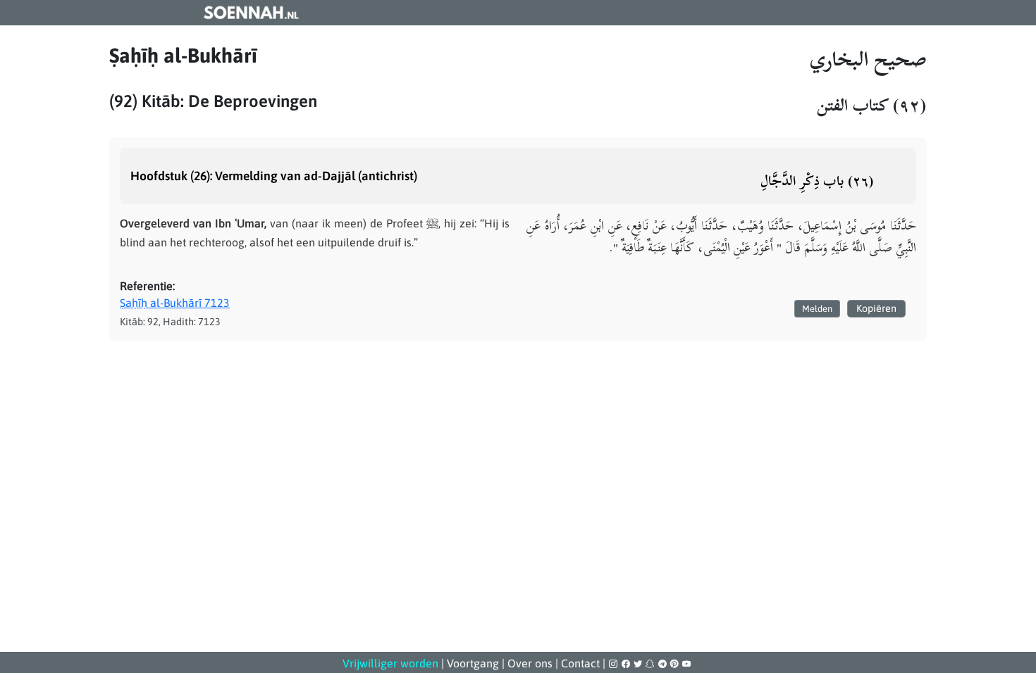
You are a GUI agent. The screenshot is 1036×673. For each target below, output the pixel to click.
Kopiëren (876, 308)
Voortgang (473, 663)
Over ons (530, 663)
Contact (580, 663)
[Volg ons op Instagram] (614, 664)
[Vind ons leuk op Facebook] (627, 664)
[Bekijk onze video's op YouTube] (686, 664)
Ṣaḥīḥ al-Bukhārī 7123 (175, 302)
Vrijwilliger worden (390, 663)
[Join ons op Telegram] (663, 664)
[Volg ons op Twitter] (639, 664)
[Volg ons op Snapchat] (651, 664)
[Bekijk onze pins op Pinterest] (675, 664)
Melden (817, 308)
